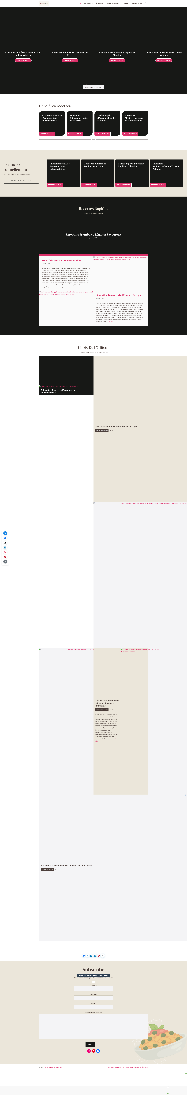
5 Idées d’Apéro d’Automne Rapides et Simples (117, 54)
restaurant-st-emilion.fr (54, 1067)
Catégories (87, 84)
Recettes (87, 3)
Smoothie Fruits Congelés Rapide (61, 260)
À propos (99, 3)
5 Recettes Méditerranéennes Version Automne (164, 54)
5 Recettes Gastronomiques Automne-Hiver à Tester (66, 865)
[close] (168, 1087)
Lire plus (69, 287)
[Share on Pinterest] (98, 955)
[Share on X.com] (87, 955)
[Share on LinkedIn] (91, 955)
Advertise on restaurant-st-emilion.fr (93, 975)
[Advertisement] (93, 22)
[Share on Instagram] (95, 955)
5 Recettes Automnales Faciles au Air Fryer (70, 54)
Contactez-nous (112, 3)
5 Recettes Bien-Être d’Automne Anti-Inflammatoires (23, 54)
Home (78, 3)
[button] (145, 3)
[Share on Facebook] (83, 955)
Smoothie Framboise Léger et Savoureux (93, 234)
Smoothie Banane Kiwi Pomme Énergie (119, 295)
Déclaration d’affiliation (114, 1067)
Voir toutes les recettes (21, 181)
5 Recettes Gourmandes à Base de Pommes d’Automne (107, 703)
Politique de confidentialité (132, 3)
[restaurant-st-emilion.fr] (44, 3)
